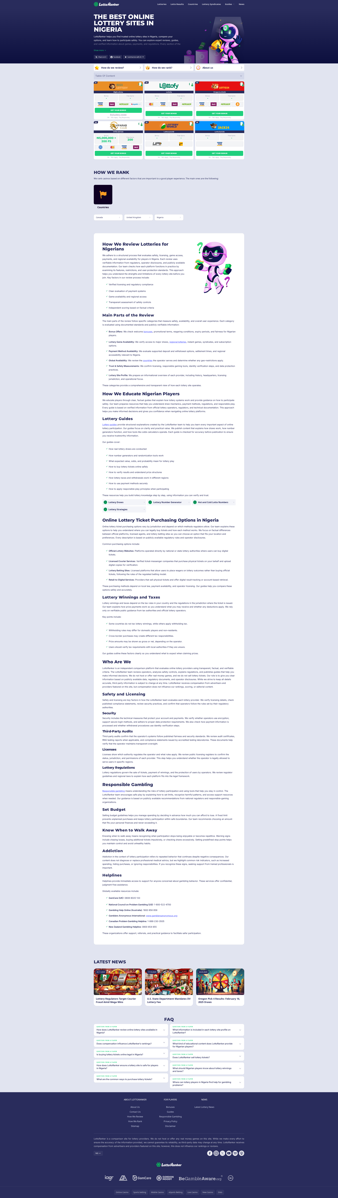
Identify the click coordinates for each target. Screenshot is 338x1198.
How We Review (135, 1116)
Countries (193, 4)
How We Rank (135, 1121)
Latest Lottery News (204, 1107)
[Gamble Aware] (201, 1178)
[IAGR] (109, 1178)
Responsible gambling (113, 791)
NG (96, 1153)
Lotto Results (177, 4)
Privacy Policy (170, 1121)
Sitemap (135, 1126)
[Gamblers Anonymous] (123, 1178)
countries (147, 360)
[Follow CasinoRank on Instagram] (216, 1153)
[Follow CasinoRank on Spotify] (235, 1153)
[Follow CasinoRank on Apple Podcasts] (241, 1153)
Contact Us (135, 1111)
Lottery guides (109, 424)
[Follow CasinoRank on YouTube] (229, 1153)
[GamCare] (142, 1178)
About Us (135, 1107)
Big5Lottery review (118, 114)
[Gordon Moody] (165, 1178)
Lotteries (161, 4)
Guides (228, 4)
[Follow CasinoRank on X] (222, 1153)
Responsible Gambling (170, 1116)
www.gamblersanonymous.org (161, 915)
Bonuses (170, 1107)
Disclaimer (170, 1126)
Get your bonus (118, 110)
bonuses (148, 331)
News (241, 4)
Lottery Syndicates (211, 4)
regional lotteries (177, 342)
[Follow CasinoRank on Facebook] (209, 1153)
